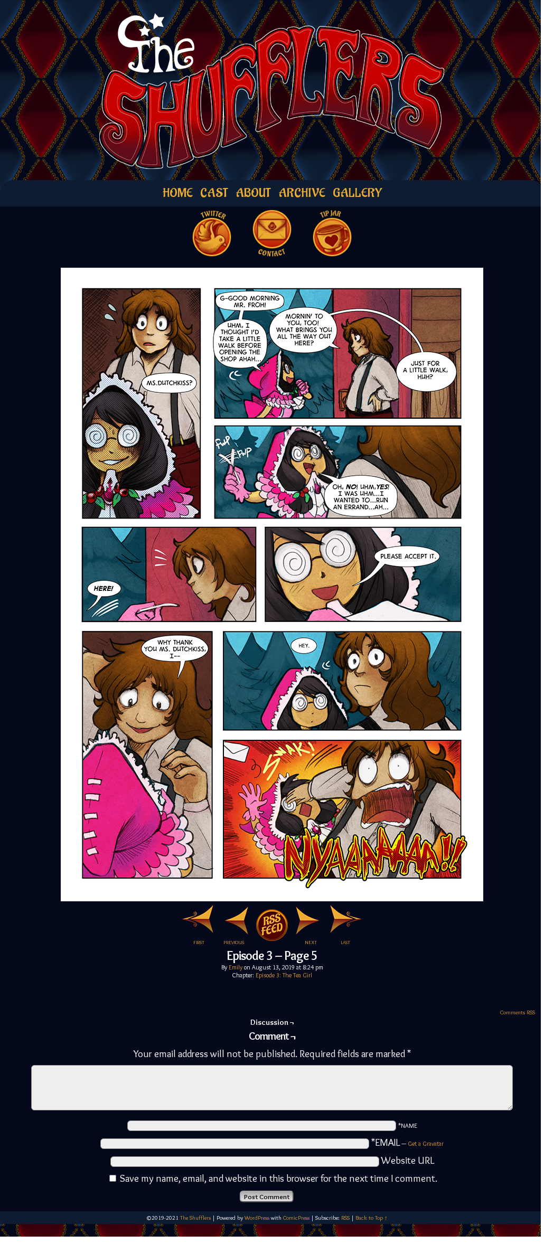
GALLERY (357, 193)
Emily (235, 967)
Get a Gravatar (426, 1143)
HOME (178, 193)
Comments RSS (517, 1012)
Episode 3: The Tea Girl (284, 975)
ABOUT (253, 193)
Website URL (407, 1160)
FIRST (198, 942)
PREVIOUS (233, 942)
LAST (345, 942)
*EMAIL (407, 1142)
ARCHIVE (301, 193)
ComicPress (296, 1217)
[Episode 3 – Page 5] (272, 898)
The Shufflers (195, 1217)
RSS (345, 1217)
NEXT (311, 942)
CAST (214, 193)
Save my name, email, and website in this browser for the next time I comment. (278, 1178)
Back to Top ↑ (371, 1217)
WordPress (257, 1217)
